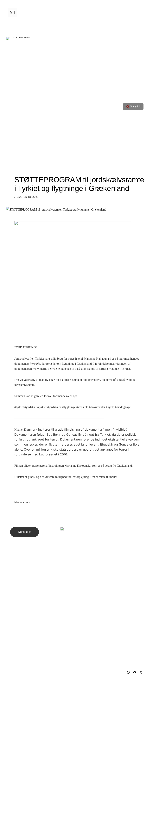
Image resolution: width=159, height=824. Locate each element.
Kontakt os (24, 531)
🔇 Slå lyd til (133, 106)
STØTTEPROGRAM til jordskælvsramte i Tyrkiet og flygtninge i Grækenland (79, 184)
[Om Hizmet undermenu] (36, 49)
